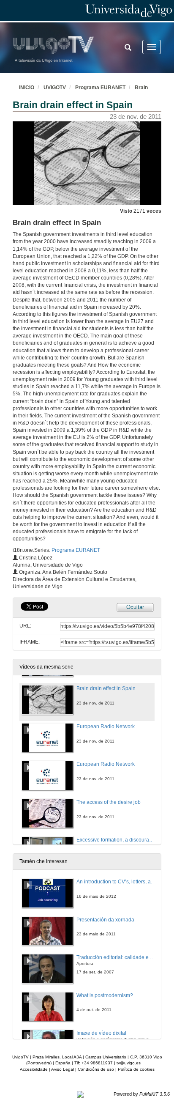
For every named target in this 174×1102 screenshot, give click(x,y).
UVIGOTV (55, 87)
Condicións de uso (96, 1069)
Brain (141, 87)
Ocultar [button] (135, 607)
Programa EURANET (100, 87)
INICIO (26, 87)
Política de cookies (136, 1069)
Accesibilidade (34, 1069)
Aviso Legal (62, 1069)
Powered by (142, 1094)
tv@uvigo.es (129, 1063)
